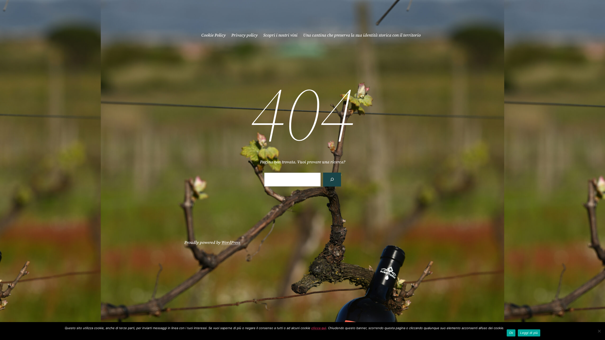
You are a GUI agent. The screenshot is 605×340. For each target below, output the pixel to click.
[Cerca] (332, 180)
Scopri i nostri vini (280, 35)
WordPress (230, 242)
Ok (511, 333)
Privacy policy (244, 35)
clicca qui (318, 328)
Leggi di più (529, 333)
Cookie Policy (213, 35)
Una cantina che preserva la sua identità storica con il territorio (362, 35)
